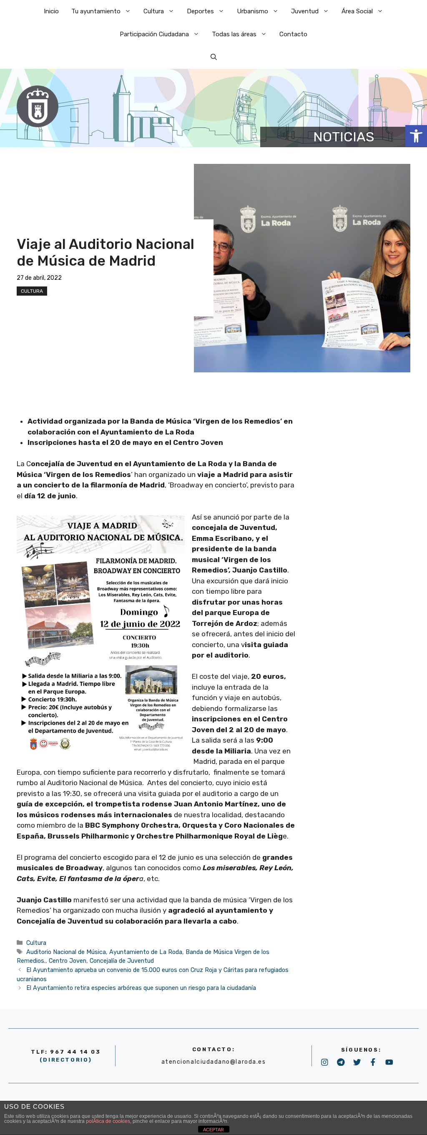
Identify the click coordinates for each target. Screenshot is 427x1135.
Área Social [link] (357, 11)
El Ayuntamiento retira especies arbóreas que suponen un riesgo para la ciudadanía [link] (141, 988)
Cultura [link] (153, 11)
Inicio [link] (51, 11)
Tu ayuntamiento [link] (96, 11)
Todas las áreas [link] (234, 34)
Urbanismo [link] (252, 11)
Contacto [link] (293, 34)
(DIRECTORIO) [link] (66, 1060)
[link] (416, 136)
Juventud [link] (305, 11)
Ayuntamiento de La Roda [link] (145, 952)
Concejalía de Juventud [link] (122, 960)
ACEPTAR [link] (213, 1129)
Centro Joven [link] (67, 960)
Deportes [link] (200, 11)
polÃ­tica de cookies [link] (108, 1121)
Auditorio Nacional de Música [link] (66, 952)
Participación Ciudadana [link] (154, 34)
